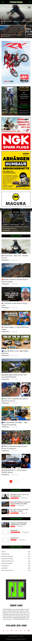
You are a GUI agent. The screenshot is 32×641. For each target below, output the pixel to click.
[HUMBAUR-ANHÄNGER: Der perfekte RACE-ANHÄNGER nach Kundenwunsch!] (16, 220)
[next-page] (20, 481)
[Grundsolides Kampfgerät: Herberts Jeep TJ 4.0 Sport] (5, 525)
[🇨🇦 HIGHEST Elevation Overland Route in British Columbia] (13, 31)
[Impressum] (5, 532)
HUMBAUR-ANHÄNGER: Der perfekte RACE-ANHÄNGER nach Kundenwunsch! (15, 226)
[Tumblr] (20, 630)
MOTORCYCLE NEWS (5, 252)
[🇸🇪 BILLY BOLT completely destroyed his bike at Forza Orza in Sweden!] (16, 389)
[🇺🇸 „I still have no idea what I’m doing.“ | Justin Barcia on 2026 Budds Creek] (16, 294)
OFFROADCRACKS (6, 230)
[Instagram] (11, 630)
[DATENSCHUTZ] (5, 540)
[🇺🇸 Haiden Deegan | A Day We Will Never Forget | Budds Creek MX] (16, 318)
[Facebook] (3, 630)
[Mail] (16, 630)
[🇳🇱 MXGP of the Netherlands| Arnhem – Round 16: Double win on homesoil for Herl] (16, 437)
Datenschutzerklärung (13, 636)
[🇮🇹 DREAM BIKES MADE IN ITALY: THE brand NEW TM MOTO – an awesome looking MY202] (16, 366)
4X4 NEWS (4, 276)
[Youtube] (28, 630)
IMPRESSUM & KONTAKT (15, 532)
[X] (24, 630)
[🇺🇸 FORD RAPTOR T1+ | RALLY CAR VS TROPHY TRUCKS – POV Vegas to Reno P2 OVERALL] (16, 461)
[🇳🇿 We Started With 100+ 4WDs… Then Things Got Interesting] (16, 413)
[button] (2, 2)
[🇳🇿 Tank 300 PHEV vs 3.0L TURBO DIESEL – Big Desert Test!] (16, 342)
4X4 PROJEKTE (5, 222)
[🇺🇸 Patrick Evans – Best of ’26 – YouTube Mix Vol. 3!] (16, 15)
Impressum (14, 530)
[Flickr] (7, 630)
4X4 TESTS (13, 526)
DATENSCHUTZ (15, 538)
